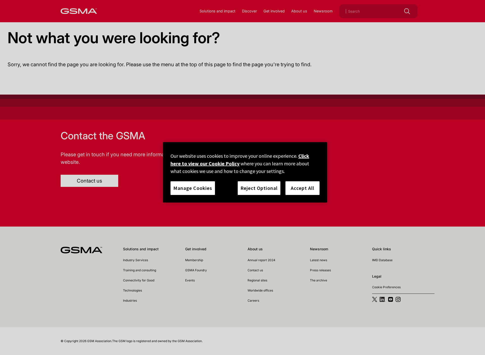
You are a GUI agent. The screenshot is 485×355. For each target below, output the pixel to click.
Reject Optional (259, 188)
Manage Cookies (192, 188)
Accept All (302, 188)
